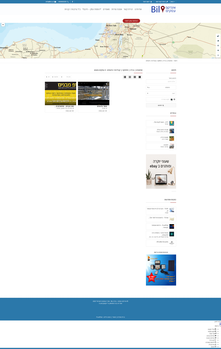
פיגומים (148, 61)
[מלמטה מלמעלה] (55, 77)
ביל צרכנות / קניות (73, 9)
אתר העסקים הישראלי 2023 (101, 301)
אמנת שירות (117, 9)
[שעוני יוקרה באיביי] (161, 171)
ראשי (175, 61)
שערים (49, 101)
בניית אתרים (121, 317)
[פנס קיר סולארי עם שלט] (161, 270)
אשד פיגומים (102, 106)
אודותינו (138, 9)
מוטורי (114, 317)
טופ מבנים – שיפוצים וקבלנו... (64, 106)
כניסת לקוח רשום (161, 2)
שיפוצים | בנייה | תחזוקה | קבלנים (161, 61)
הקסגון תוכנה (103, 303)
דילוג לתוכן (218, 321)
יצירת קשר (128, 9)
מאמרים (106, 9)
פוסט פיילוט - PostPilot (103, 317)
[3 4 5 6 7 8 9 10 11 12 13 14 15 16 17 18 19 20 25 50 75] (48, 77)
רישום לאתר (146, 2)
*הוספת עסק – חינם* (91, 9)
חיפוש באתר (172, 78)
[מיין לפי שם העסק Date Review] (65, 77)
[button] (3, 24)
